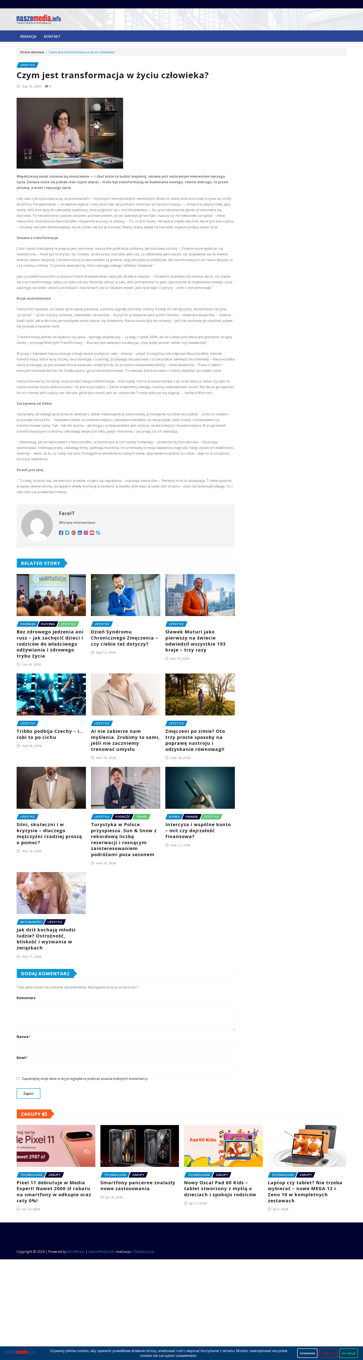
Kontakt (52, 36)
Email (22, 1057)
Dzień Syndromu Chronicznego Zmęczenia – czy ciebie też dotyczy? (124, 637)
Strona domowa (32, 52)
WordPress (76, 1251)
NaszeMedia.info (101, 1251)
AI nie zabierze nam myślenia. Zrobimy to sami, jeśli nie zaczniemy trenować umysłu (125, 740)
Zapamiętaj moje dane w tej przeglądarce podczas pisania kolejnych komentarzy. (85, 1078)
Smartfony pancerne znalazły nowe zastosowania (137, 1185)
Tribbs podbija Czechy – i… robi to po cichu (50, 734)
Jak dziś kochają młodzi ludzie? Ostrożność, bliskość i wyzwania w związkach (46, 938)
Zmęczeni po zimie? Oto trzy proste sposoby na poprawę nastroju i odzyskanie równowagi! (195, 740)
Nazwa (23, 1036)
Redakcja (28, 36)
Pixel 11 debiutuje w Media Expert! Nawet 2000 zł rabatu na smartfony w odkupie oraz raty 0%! (54, 1191)
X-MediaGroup (142, 1251)
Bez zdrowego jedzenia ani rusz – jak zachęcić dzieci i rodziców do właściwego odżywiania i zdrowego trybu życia (50, 643)
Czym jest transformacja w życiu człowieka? (82, 52)
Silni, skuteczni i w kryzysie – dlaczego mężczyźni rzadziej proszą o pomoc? (49, 833)
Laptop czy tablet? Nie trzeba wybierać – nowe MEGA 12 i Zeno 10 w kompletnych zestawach (305, 1191)
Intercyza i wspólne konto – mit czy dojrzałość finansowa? (198, 830)
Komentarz (26, 998)
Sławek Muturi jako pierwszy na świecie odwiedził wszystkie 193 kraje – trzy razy (195, 640)
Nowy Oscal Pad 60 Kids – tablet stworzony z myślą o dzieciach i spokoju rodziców (220, 1188)
